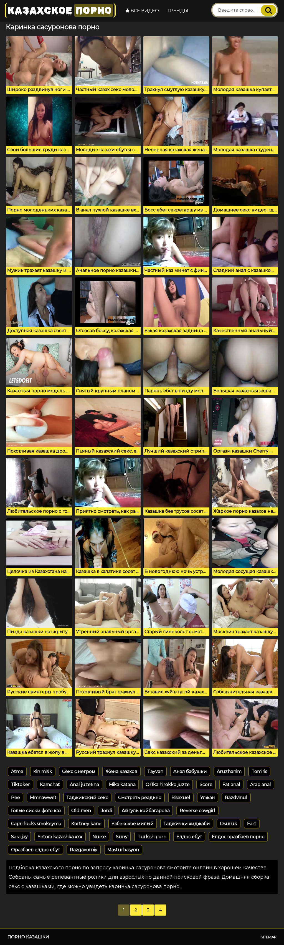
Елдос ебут (189, 836)
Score (206, 784)
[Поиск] (268, 10)
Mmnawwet (43, 797)
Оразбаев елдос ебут (35, 849)
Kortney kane (86, 823)
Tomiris (259, 771)
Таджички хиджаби (187, 823)
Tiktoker (20, 784)
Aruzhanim (229, 771)
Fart (251, 823)
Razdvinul (236, 797)
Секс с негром (78, 771)
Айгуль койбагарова (146, 810)
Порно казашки (28, 936)
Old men (81, 810)
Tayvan (155, 771)
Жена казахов (121, 771)
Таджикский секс (87, 797)
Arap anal (260, 784)
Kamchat (50, 784)
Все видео (144, 10)
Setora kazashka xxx (60, 836)
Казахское (59, 10)
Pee (15, 797)
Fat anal (231, 784)
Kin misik (42, 771)
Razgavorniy (83, 849)
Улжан (207, 797)
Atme (17, 771)
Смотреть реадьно (139, 797)
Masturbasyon (123, 849)
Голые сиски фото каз (36, 810)
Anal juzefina (84, 784)
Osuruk (228, 823)
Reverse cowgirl (197, 810)
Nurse (99, 836)
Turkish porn (152, 836)
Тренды (178, 10)
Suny (122, 836)
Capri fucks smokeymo (36, 823)
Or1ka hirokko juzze (168, 784)
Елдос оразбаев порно (238, 836)
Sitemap (269, 937)
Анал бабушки (190, 771)
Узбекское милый (132, 823)
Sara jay (19, 836)
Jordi (106, 810)
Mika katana (122, 784)
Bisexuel (180, 797)
